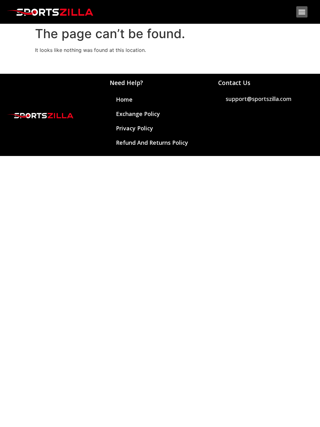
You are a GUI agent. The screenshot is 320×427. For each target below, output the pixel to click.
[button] (302, 12)
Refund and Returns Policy (152, 142)
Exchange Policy (138, 114)
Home (124, 99)
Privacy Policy (134, 128)
